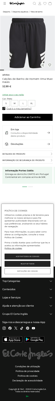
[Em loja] (48, 132)
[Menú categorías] (5, 3)
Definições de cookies (27, 271)
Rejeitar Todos (27, 264)
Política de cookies (13, 248)
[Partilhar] (42, 65)
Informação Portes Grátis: (19, 170)
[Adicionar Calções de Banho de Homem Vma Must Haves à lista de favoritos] (49, 65)
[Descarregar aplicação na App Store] (12, 339)
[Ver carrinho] (49, 3)
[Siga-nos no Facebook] (10, 328)
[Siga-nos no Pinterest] (27, 328)
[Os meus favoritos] (44, 3)
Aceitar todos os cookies (27, 256)
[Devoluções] (48, 144)
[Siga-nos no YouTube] (33, 328)
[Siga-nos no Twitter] (16, 328)
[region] (27, 241)
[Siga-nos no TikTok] (21, 328)
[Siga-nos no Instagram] (4, 328)
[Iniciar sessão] (39, 3)
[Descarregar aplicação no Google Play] (34, 339)
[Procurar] (34, 3)
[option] (6, 103)
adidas (6, 75)
